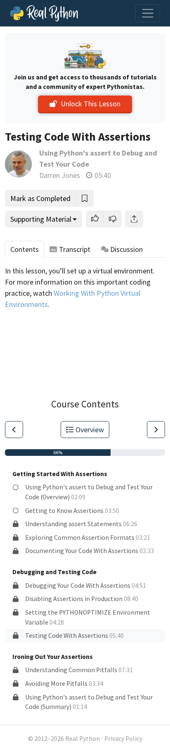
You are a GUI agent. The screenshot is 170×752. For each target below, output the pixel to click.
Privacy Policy (123, 738)
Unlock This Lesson (90, 103)
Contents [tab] (24, 249)
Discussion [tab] (126, 249)
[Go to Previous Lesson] (14, 429)
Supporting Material (40, 219)
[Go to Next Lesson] (156, 429)
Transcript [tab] (74, 249)
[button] (95, 219)
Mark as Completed (40, 198)
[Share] (134, 219)
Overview (90, 429)
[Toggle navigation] (147, 13)
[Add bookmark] (85, 198)
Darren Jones (59, 175)
